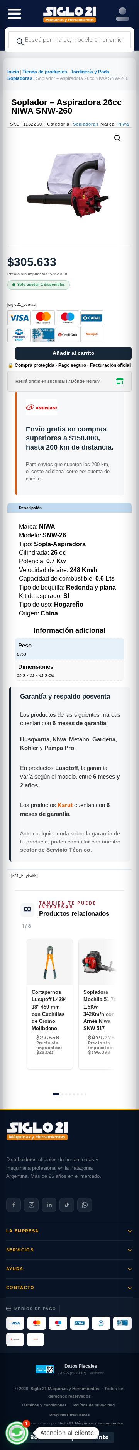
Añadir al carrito (74, 353)
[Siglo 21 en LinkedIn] (49, 1205)
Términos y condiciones (44, 1405)
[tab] (56, 1094)
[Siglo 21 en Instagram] (31, 1205)
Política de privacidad (94, 1405)
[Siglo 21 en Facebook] (13, 1205)
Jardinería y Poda (90, 72)
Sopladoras (19, 78)
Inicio (13, 72)
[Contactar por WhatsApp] (84, 1205)
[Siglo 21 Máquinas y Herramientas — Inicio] (37, 1131)
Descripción (30, 508)
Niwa (123, 124)
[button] (118, 138)
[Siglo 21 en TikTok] (66, 1205)
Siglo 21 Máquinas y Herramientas (65, 1388)
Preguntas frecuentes (69, 1415)
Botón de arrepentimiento (69, 1437)
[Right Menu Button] (122, 14)
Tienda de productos (44, 72)
